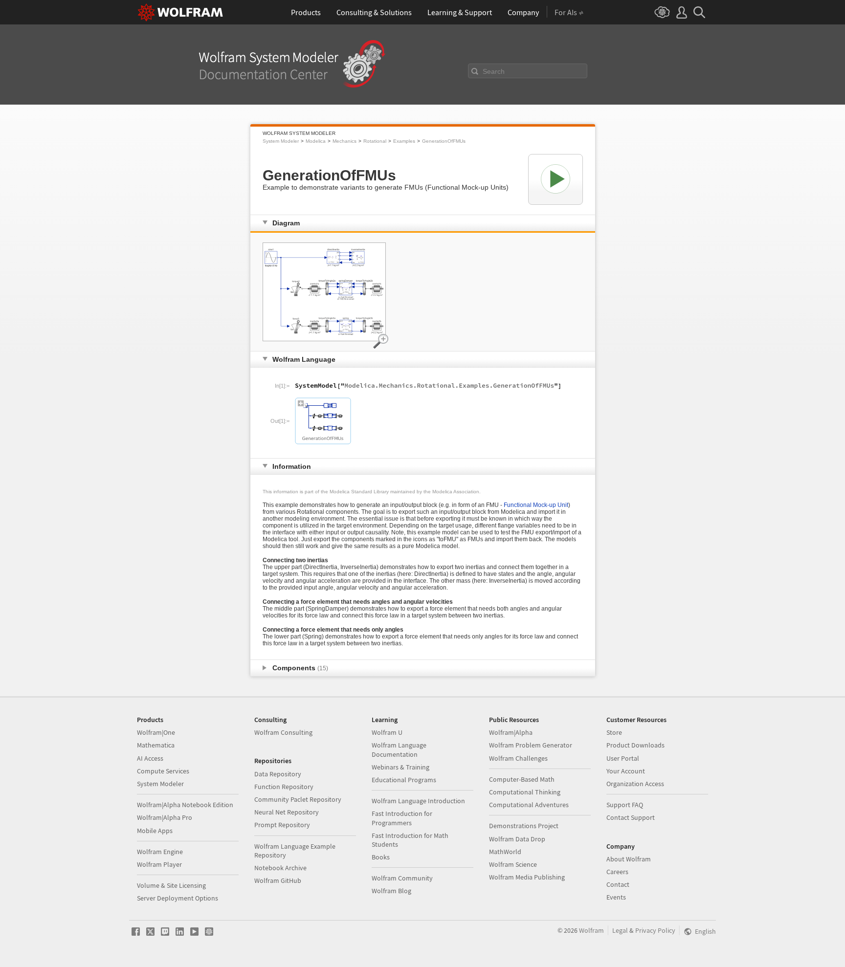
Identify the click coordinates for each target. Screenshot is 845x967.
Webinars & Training (400, 767)
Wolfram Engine (160, 851)
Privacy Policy (655, 930)
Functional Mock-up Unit (536, 505)
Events (616, 897)
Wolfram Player (159, 864)
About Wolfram (628, 859)
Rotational (374, 141)
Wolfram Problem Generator (530, 745)
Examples (404, 141)
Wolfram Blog (391, 890)
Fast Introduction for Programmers (402, 818)
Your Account (625, 771)
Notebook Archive (280, 867)
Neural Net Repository (286, 812)
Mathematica (156, 745)
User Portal (622, 758)
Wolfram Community (402, 878)
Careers (617, 871)
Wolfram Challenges (518, 758)
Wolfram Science (513, 864)
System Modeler (281, 141)
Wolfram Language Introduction (418, 800)
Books (381, 857)
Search (494, 71)
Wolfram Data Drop (517, 839)
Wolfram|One (156, 732)
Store (614, 732)
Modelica (316, 141)
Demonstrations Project (523, 825)
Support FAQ (624, 804)
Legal (620, 930)
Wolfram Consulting (283, 732)
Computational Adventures (529, 804)
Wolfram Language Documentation (399, 749)
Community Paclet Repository (297, 799)
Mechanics (344, 141)
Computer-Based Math (522, 779)
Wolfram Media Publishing (527, 877)
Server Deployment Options (177, 898)
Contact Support (630, 817)
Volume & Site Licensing (171, 885)
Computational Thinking (524, 792)
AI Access (150, 758)
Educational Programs (404, 779)
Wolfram (591, 930)
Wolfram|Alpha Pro (164, 817)
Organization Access (635, 783)
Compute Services (163, 771)
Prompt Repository (282, 824)
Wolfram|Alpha (511, 732)
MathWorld (505, 851)
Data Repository (277, 773)
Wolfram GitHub (277, 880)
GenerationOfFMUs (444, 141)
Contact (617, 884)
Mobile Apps (155, 830)
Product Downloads (635, 745)
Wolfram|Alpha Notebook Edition (185, 804)
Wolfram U (387, 732)
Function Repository (283, 786)
